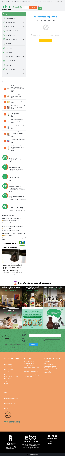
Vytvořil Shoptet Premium (33, 454)
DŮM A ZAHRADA (11, 61)
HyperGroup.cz (31, 449)
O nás (12, 1)
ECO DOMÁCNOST (11, 22)
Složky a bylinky (48, 371)
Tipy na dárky (8, 381)
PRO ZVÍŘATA (9, 52)
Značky (46, 369)
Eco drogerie (8, 364)
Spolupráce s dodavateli (50, 366)
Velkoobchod (5, 1)
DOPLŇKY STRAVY (11, 35)
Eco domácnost (9, 369)
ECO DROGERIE (10, 18)
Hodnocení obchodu (26, 1)
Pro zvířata (8, 378)
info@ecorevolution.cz (33, 367)
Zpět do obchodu (45, 40)
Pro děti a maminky (10, 372)
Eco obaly (7, 362)
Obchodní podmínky (10, 401)
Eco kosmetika (9, 367)
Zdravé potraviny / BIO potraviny (12, 376)
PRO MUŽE (9, 48)
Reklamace (8, 406)
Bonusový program (10, 403)
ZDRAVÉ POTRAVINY (11, 39)
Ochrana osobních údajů (11, 398)
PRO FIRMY (9, 65)
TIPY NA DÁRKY (10, 69)
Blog (45, 363)
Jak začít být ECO (48, 365)
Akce (6, 383)
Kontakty (17, 1)
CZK (49, 1)
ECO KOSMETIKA (10, 26)
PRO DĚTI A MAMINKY (12, 31)
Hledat (33, 7)
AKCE (7, 74)
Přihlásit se (33, 344)
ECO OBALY (9, 44)
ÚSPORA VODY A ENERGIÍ (13, 56)
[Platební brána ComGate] (52, 437)
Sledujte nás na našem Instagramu (34, 283)
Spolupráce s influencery (50, 368)
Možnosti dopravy (9, 396)
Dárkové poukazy (37, 1)
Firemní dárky (47, 361)
